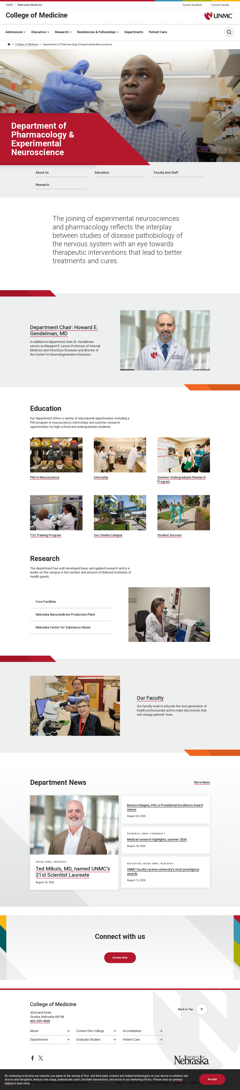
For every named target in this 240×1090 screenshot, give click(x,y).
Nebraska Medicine (30, 5)
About (34, 1031)
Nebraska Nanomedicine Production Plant (65, 614)
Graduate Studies (88, 1039)
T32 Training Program (45, 535)
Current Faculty (220, 5)
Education (38, 32)
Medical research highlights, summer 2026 (157, 839)
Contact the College (90, 1031)
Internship (101, 477)
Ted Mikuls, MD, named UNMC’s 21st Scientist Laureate (73, 872)
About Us (42, 172)
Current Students (192, 5)
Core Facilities (46, 601)
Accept (212, 1079)
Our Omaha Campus (108, 535)
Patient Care (158, 32)
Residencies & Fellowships (96, 32)
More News (202, 782)
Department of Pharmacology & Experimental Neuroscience (77, 44)
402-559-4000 (40, 1021)
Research (62, 32)
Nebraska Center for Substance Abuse (63, 627)
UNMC (9, 5)
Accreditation (132, 1031)
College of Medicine (36, 15)
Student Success (169, 535)
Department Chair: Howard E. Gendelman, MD (64, 330)
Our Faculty (150, 698)
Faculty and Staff (166, 172)
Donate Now (120, 957)
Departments (133, 32)
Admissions (14, 32)
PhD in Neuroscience (44, 477)
